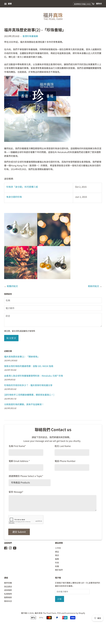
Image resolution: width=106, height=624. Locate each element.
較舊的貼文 (12, 286)
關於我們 (59, 569)
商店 (57, 555)
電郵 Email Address (19, 461)
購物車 (99, 3)
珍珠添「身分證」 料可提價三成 (22, 186)
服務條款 (8, 597)
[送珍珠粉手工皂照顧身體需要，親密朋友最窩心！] (29, 394)
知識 (57, 566)
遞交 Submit (19, 531)
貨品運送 (8, 586)
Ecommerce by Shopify (75, 613)
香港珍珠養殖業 (30, 36)
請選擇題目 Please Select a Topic (26, 476)
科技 (57, 562)
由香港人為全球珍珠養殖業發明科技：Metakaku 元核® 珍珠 (33, 375)
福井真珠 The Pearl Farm (45, 613)
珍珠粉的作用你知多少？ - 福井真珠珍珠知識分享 (28, 385)
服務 (57, 559)
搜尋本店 (8, 601)
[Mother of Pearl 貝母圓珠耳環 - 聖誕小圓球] (37, 278)
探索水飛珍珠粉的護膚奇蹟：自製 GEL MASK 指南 (28, 366)
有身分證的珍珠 (14, 196)
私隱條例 (8, 593)
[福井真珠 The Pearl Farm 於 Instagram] (10, 548)
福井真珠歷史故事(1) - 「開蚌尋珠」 (22, 356)
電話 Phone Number (65, 461)
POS (59, 613)
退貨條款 (8, 590)
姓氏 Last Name (63, 446)
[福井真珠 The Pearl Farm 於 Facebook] (5, 548)
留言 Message (16, 491)
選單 (9, 3)
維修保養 (8, 582)
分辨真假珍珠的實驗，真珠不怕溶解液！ (24, 404)
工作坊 (58, 548)
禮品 (57, 551)
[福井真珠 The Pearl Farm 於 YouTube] (14, 548)
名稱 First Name (17, 446)
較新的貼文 (93, 286)
